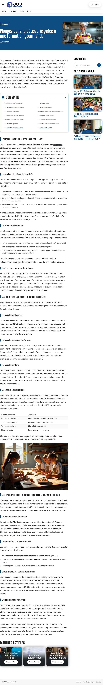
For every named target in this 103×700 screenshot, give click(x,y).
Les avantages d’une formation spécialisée (15, 107)
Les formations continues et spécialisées (14, 128)
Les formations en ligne (44, 103)
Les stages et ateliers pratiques (45, 107)
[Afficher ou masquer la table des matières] (42, 97)
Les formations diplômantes (12, 124)
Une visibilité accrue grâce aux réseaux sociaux (49, 124)
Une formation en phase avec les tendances (15, 115)
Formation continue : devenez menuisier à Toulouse (11, 655)
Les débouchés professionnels (12, 111)
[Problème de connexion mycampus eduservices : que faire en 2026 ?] (88, 127)
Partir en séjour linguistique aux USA (34, 656)
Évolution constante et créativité (45, 128)
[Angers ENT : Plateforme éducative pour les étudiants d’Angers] (88, 82)
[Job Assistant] (14, 4)
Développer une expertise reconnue (46, 115)
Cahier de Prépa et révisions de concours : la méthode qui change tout (57, 655)
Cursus (5, 24)
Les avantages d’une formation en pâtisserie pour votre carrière (50, 111)
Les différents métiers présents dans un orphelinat (86, 115)
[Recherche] (92, 4)
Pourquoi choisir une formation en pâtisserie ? (13, 103)
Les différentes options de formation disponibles (14, 119)
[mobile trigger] (3, 4)
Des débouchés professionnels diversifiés (47, 119)
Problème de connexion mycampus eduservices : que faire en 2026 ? (87, 137)
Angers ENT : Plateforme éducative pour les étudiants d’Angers (87, 92)
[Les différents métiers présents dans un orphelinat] (88, 104)
